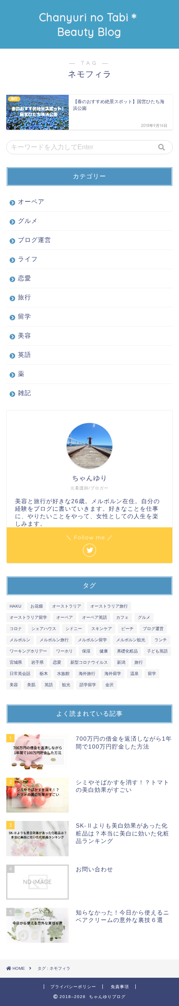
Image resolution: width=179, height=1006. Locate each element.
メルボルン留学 (92, 640)
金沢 (109, 684)
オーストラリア (66, 606)
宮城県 (16, 662)
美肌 (31, 684)
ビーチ (127, 628)
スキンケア (101, 628)
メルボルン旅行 (54, 640)
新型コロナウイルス (89, 662)
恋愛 (24, 278)
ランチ (160, 640)
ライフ (28, 258)
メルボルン (20, 640)
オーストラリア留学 (28, 617)
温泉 (134, 673)
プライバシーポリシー (73, 986)
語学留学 (88, 684)
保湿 (86, 651)
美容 (24, 335)
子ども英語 (157, 651)
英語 (24, 354)
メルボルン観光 (130, 640)
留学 (24, 316)
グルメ (28, 220)
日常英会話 (20, 673)
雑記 (24, 392)
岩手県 (37, 662)
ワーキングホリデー (28, 651)
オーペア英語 (94, 617)
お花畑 (36, 606)
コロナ (16, 628)
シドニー (73, 628)
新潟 (121, 662)
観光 (66, 684)
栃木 (44, 673)
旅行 (24, 297)
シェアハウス (43, 628)
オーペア (31, 201)
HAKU (15, 606)
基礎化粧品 (127, 651)
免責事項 (120, 986)
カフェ (122, 617)
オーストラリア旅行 (109, 606)
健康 (103, 651)
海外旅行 (87, 673)
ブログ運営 (34, 239)
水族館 (63, 673)
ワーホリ (64, 651)
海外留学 (112, 673)
